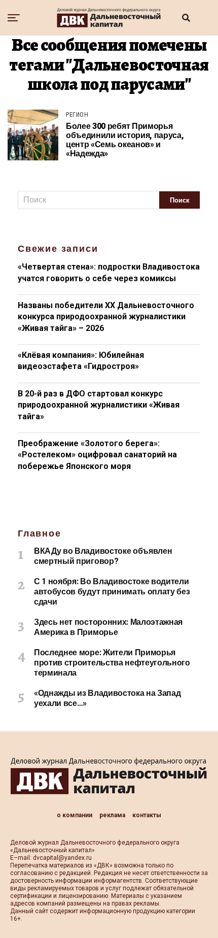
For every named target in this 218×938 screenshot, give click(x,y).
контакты (146, 815)
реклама (112, 815)
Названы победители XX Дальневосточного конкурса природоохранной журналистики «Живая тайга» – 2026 (106, 316)
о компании (74, 815)
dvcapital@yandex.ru (62, 857)
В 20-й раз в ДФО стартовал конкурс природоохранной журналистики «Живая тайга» (98, 405)
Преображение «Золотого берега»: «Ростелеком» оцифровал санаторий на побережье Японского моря (97, 455)
